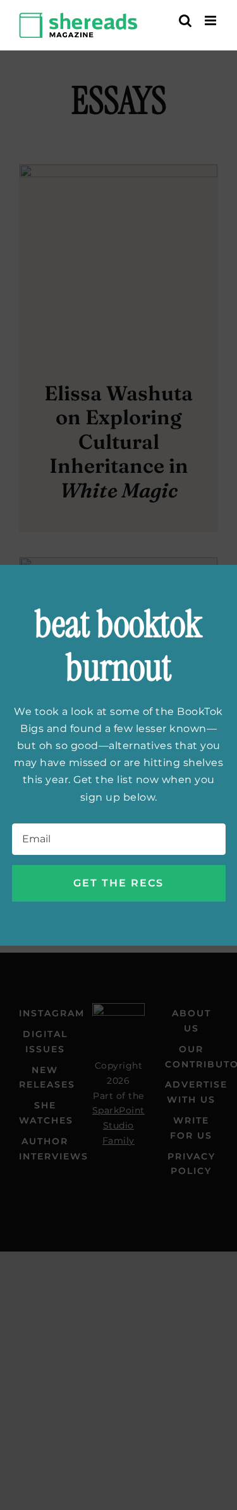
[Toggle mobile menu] (212, 20)
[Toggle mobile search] (185, 20)
